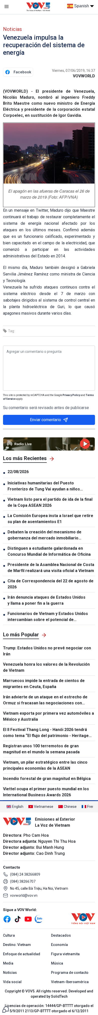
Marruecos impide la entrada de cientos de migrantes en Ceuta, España (44, 683)
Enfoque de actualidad (21, 954)
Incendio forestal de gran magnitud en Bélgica (47, 778)
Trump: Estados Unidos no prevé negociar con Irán (47, 651)
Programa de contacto (69, 973)
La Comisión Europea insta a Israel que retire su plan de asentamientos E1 (50, 518)
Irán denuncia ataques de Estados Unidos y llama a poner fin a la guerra (46, 600)
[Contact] (5, 1009)
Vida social (12, 982)
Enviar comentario (45, 419)
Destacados (61, 935)
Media (8, 963)
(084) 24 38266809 (25, 874)
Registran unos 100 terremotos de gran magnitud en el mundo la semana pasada (41, 749)
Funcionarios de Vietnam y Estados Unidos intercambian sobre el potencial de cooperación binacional (48, 617)
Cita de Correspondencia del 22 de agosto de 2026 (50, 584)
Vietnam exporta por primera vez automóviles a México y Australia (48, 716)
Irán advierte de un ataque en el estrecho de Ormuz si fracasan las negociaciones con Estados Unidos (45, 700)
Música (57, 963)
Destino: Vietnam (17, 945)
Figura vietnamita (65, 954)
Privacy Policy (71, 395)
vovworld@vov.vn (23, 895)
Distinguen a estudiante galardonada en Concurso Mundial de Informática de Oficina (49, 551)
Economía (59, 945)
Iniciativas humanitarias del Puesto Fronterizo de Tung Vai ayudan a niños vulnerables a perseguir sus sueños (44, 486)
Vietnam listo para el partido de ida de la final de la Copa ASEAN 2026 (50, 502)
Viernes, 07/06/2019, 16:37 (73, 71)
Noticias (12, 29)
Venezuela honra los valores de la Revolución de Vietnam (46, 667)
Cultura (9, 935)
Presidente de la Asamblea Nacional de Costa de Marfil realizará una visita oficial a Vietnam (51, 567)
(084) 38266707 (22, 881)
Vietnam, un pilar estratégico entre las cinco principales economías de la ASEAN (45, 765)
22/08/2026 (18, 471)
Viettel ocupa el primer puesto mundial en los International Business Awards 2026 (46, 791)
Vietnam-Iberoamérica (70, 982)
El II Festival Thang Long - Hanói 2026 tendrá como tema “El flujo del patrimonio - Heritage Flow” (46, 733)
